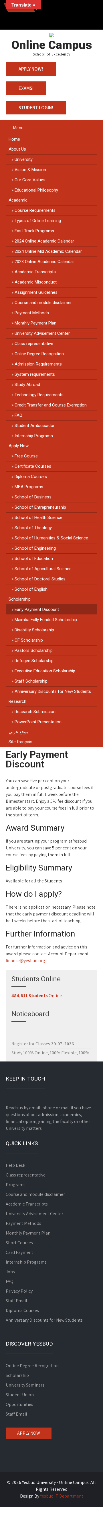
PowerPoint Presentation (38, 721)
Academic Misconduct (36, 282)
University (24, 159)
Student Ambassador (35, 425)
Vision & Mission (30, 169)
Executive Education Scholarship (45, 670)
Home (14, 139)
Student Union (20, 1395)
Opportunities (19, 1404)
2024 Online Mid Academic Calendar (48, 251)
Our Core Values (30, 179)
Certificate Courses (33, 466)
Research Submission (35, 711)
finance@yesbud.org (25, 961)
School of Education (34, 558)
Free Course (26, 456)
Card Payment (19, 1252)
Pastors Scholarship (34, 650)
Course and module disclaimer (43, 302)
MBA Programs (29, 486)
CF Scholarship (29, 640)
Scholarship (20, 599)
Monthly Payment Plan (35, 323)
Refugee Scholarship (34, 660)
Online (36, 996)
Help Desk (15, 1165)
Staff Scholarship (31, 681)
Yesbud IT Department (61, 1496)
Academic (18, 200)
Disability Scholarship (34, 630)
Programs (15, 1185)
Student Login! (36, 107)
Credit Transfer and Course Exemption (51, 405)
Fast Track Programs (34, 230)
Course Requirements (35, 210)
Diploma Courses (31, 476)
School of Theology (33, 527)
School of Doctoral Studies (40, 579)
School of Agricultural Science (43, 568)
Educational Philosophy (36, 190)
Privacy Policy (19, 1291)
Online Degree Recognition (39, 353)
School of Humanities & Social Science (51, 538)
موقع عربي (18, 731)
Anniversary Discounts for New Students (53, 691)
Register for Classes (42, 1038)
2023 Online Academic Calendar (44, 261)
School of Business (33, 497)
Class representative (34, 343)
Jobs (10, 1272)
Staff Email (16, 1301)
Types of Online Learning (38, 220)
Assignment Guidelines (36, 292)
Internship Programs (34, 435)
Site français (20, 741)
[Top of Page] (87, 1524)
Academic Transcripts (35, 271)
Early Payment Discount (37, 609)
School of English (31, 589)
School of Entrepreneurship (40, 507)
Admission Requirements (38, 364)
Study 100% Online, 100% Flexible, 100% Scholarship (50, 1050)
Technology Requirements (39, 394)
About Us (17, 149)
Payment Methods (32, 312)
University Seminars (25, 1385)
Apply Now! (31, 69)
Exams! (26, 88)
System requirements (35, 374)
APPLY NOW (28, 1433)
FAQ (18, 415)
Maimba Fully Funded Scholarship (46, 619)
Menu (18, 128)
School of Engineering (35, 548)
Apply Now (19, 445)
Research (17, 701)
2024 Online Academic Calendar (44, 241)
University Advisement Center (42, 333)
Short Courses (19, 1243)
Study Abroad (27, 384)
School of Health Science (38, 517)
